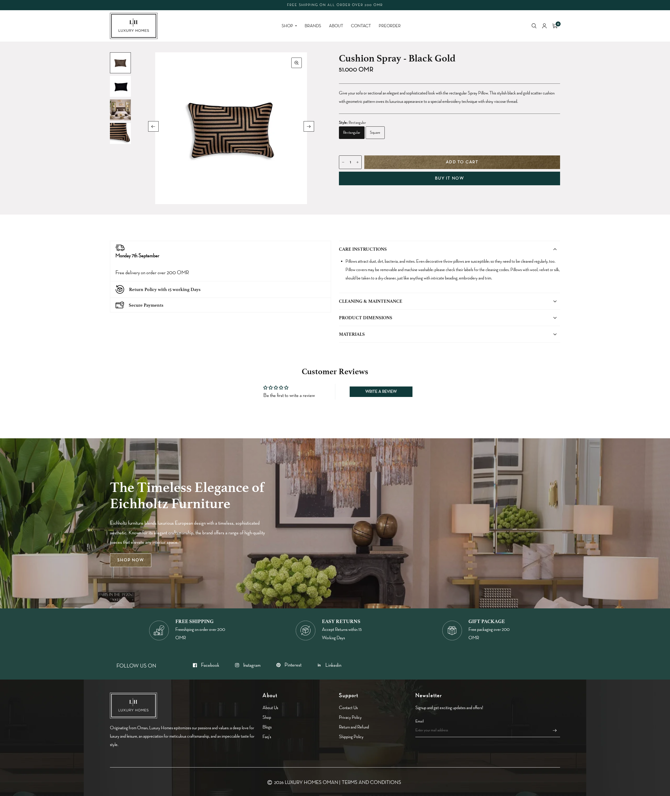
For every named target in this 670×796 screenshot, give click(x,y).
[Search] (534, 26)
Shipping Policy (351, 736)
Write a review (381, 392)
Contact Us (348, 707)
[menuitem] (289, 26)
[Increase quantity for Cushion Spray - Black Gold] (357, 162)
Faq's (267, 736)
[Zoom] (296, 63)
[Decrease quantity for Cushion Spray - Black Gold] (343, 162)
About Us (270, 707)
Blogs (267, 727)
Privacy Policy (350, 717)
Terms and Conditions (371, 782)
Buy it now (449, 178)
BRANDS (313, 26)
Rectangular (351, 132)
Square (375, 132)
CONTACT (361, 26)
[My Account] (544, 26)
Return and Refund (354, 727)
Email (419, 721)
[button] (130, 560)
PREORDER (390, 26)
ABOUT (336, 26)
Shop (287, 26)
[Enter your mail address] (555, 730)
